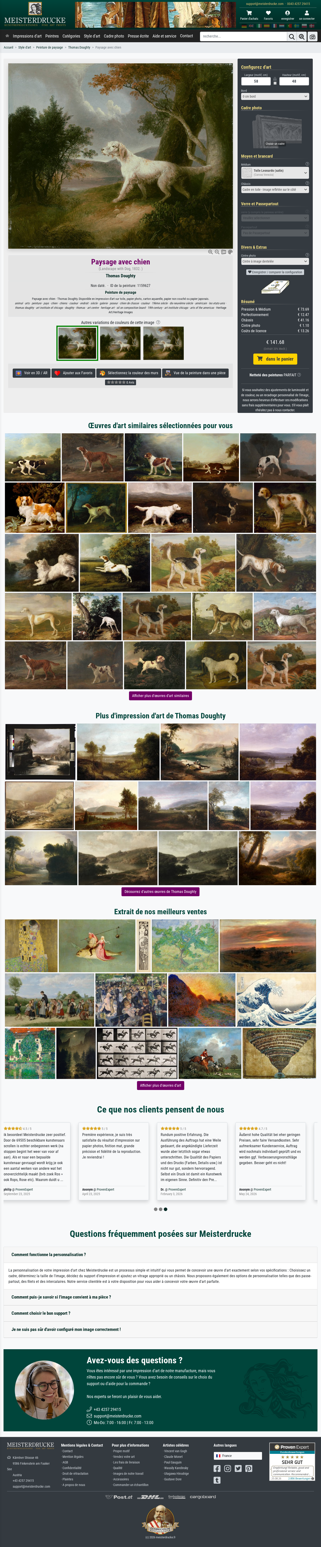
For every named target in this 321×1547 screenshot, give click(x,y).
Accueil (8, 48)
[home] (7, 36)
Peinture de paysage (49, 48)
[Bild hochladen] (312, 36)
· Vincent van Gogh (175, 1451)
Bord (244, 90)
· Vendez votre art (123, 1457)
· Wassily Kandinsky (175, 1468)
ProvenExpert (27, 1190)
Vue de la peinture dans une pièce (198, 373)
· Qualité (117, 1468)
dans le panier (278, 359)
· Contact (67, 1451)
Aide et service (164, 36)
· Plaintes (67, 1479)
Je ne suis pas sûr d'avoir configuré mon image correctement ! (66, 1329)
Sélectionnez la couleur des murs (131, 373)
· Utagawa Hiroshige (176, 1474)
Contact (186, 36)
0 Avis (130, 382)
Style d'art (92, 36)
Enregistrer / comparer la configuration (276, 272)
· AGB (64, 1462)
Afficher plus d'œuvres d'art (160, 1085)
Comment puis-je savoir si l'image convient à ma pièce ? (61, 1297)
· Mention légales (72, 1457)
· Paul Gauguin (172, 1462)
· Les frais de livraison (126, 1462)
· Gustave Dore (172, 1479)
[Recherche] (292, 36)
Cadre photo (114, 36)
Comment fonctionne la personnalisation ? (49, 1254)
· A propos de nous (73, 1485)
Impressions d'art (27, 36)
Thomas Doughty (79, 48)
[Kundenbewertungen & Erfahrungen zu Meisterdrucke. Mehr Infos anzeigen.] (292, 1461)
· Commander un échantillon (130, 1485)
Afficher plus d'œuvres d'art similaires (160, 695)
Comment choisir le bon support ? (41, 1313)
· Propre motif (120, 1451)
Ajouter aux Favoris (76, 373)
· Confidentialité (71, 1468)
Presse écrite (138, 36)
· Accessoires (120, 1479)
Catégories (71, 36)
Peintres (52, 36)
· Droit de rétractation (74, 1474)
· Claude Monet (173, 1457)
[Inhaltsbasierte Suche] (302, 36)
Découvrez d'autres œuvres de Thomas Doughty (160, 891)
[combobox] (275, 96)
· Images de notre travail (127, 1474)
